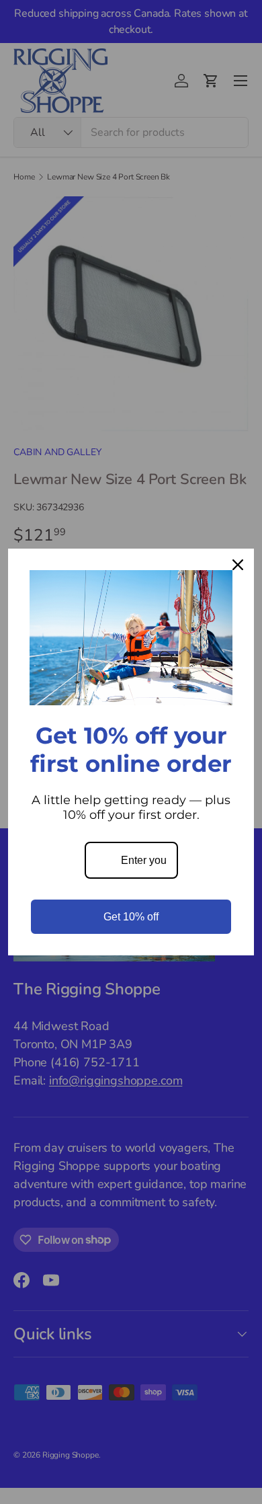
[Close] (238, 565)
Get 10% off (131, 916)
